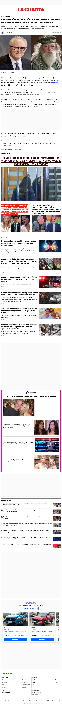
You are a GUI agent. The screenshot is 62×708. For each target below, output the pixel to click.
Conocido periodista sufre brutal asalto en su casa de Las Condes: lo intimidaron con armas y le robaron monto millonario (27, 524)
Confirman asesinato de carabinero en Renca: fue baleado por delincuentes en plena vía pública (19, 279)
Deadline (10, 99)
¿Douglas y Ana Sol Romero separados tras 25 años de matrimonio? (30, 396)
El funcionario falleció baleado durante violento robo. (17, 284)
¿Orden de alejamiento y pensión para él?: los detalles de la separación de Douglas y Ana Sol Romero (19, 311)
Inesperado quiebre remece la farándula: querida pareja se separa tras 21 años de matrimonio (27, 544)
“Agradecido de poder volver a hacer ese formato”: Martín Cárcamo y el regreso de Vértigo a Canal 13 (18, 443)
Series (16, 149)
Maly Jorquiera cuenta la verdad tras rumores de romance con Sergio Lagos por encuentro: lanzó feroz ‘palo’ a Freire (27, 517)
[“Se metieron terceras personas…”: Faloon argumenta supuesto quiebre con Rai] (46, 462)
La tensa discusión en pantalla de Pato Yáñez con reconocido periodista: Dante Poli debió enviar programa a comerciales (46, 209)
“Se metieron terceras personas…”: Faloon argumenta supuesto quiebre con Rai (16, 460)
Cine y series (5, 16)
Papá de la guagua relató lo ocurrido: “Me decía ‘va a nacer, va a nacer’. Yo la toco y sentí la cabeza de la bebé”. (19, 332)
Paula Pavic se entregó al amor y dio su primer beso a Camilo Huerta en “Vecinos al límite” (19, 294)
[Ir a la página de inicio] (31, 9)
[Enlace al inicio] (31, 392)
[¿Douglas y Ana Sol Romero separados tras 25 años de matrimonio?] (31, 408)
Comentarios (14, 72)
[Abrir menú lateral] (2, 10)
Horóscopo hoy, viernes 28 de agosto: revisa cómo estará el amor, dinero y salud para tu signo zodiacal (18, 243)
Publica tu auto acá (31, 608)
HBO (20, 149)
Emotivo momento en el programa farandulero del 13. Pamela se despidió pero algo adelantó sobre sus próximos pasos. (19, 268)
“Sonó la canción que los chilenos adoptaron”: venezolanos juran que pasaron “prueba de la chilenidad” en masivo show (26, 538)
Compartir (5, 72)
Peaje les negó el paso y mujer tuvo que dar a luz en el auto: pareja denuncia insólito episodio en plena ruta (19, 327)
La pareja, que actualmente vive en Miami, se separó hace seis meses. (18, 316)
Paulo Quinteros (12, 33)
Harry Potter (11, 149)
